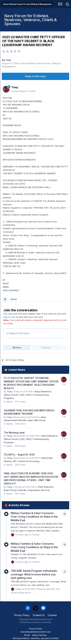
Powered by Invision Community (35, 622)
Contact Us (39, 615)
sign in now (9, 317)
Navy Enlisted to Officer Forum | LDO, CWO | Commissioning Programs (27, 394)
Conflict (36, 534)
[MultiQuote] (5, 299)
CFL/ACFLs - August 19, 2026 (19, 454)
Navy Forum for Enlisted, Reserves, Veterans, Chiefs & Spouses (30, 19)
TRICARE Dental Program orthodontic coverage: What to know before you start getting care (34, 574)
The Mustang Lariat (14, 432)
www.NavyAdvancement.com (35, 631)
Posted (23, 91)
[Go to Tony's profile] (6, 89)
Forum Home (35, 628)
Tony (8, 60)
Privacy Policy (22, 615)
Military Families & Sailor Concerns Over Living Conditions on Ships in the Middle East (34, 516)
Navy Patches (39, 635)
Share (18, 347)
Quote (14, 299)
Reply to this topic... (19, 333)
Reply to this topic (35, 76)
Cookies (52, 615)
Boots (27, 635)
